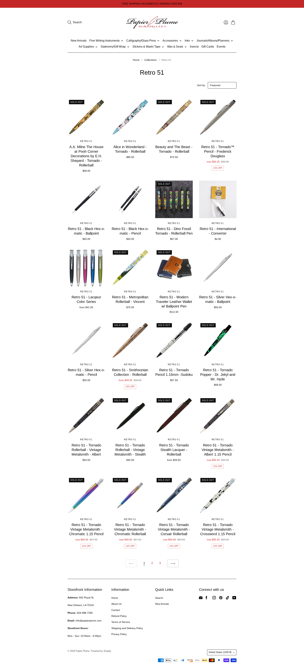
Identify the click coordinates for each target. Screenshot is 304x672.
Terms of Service (120, 622)
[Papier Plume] (152, 22)
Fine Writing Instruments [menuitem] (104, 40)
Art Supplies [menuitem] (86, 46)
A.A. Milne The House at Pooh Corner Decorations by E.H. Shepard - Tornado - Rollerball (86, 156)
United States (220, 652)
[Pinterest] (221, 598)
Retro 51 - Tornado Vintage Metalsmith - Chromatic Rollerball (130, 529)
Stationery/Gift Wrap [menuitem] (113, 46)
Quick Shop (86, 131)
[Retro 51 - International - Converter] (217, 199)
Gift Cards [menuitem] (207, 46)
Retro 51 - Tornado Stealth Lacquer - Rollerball (174, 449)
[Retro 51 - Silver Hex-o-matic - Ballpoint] (217, 267)
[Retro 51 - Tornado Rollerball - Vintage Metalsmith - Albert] (86, 415)
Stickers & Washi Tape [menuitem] (146, 46)
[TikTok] (227, 598)
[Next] (173, 563)
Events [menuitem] (221, 46)
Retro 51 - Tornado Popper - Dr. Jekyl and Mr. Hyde (217, 374)
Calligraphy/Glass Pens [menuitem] (141, 40)
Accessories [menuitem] (170, 40)
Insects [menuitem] (194, 46)
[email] (200, 598)
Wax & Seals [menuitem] (175, 46)
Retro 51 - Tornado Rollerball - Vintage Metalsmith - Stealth (130, 449)
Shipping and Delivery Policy (127, 628)
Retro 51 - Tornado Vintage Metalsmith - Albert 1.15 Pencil (218, 449)
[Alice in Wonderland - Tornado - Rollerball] (130, 117)
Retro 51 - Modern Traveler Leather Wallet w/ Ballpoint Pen (174, 301)
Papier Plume (82, 651)
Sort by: (201, 85)
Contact (115, 610)
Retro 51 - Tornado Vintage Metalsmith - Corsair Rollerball (174, 529)
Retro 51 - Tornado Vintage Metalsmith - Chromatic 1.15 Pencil (86, 529)
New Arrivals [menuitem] (79, 40)
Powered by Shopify (101, 651)
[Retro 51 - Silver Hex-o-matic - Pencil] (86, 340)
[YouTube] (234, 598)
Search (159, 597)
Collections (150, 59)
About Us (116, 603)
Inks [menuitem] (187, 40)
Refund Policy (119, 616)
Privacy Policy (119, 634)
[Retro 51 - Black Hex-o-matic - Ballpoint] (86, 199)
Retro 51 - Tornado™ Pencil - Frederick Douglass (217, 151)
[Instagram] (214, 598)
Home (136, 59)
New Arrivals (162, 603)
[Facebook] (206, 598)
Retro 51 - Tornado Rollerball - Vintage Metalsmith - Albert (86, 449)
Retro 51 (86, 141)
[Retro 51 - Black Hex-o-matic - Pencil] (130, 199)
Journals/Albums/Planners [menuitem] (213, 40)
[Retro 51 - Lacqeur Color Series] (86, 267)
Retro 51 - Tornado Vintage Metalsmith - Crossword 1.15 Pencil (217, 529)
